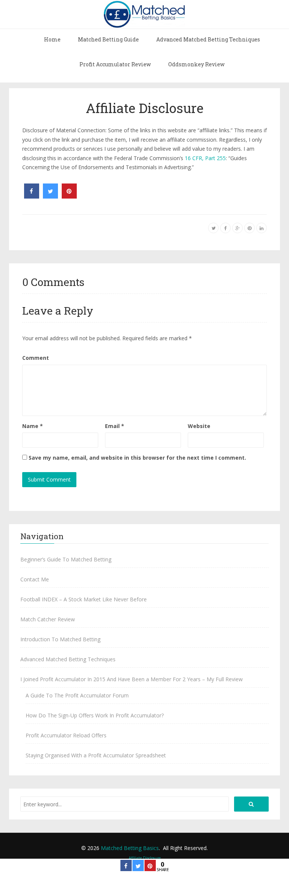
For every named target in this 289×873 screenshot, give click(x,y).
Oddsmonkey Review (196, 64)
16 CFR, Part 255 (205, 158)
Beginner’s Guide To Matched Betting (65, 559)
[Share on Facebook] (31, 196)
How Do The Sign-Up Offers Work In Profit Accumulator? (95, 715)
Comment (35, 357)
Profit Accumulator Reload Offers (66, 735)
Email (114, 426)
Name (32, 426)
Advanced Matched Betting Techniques (208, 39)
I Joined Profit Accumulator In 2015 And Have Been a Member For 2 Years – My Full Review (131, 679)
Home (52, 39)
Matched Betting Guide (108, 39)
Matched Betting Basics (130, 848)
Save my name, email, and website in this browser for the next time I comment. (137, 457)
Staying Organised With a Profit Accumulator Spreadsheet (96, 755)
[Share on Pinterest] (69, 196)
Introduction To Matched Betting (60, 639)
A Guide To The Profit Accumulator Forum (77, 695)
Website (199, 426)
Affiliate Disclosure (145, 107)
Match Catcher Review (47, 619)
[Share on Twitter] (50, 196)
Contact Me (34, 579)
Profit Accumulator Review (115, 64)
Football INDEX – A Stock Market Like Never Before (83, 599)
